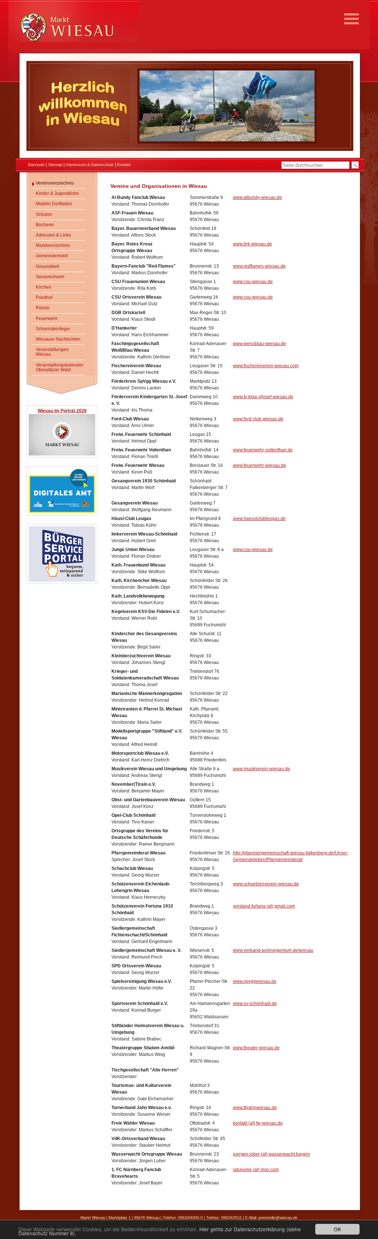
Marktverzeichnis (53, 245)
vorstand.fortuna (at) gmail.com (264, 906)
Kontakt (124, 164)
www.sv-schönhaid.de (255, 1003)
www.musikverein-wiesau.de (261, 768)
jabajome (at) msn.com (256, 1169)
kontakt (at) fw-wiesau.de (258, 1123)
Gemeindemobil (52, 255)
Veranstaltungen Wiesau (52, 352)
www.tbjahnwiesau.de (255, 1107)
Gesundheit (47, 266)
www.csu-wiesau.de (253, 281)
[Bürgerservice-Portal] (62, 580)
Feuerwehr (47, 318)
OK (337, 1229)
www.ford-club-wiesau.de (258, 418)
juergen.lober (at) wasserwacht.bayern (271, 1154)
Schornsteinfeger (53, 328)
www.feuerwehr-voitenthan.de (263, 449)
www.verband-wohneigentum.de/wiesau (273, 950)
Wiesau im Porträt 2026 (62, 410)
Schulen (44, 214)
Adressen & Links (53, 235)
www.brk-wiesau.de (252, 244)
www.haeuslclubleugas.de (259, 518)
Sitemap (55, 164)
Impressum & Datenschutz (90, 164)
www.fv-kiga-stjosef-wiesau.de (263, 396)
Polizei (42, 307)
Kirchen (43, 287)
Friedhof (44, 297)
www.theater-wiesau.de (256, 1047)
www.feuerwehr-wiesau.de (259, 465)
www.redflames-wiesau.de (259, 266)
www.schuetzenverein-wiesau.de (266, 884)
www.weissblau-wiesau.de (259, 343)
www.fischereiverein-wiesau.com (266, 365)
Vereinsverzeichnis (55, 183)
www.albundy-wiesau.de (257, 197)
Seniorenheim (50, 276)
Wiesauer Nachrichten (58, 339)
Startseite (36, 164)
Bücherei (45, 224)
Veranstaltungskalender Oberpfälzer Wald (59, 367)
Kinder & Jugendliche (57, 193)
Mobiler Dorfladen (54, 203)
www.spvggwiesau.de (254, 981)
